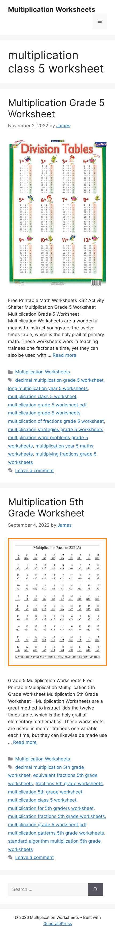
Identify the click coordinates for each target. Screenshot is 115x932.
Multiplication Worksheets (51, 9)
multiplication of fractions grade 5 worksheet (56, 421)
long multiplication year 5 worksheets (48, 388)
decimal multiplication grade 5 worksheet (59, 380)
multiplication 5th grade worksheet (45, 792)
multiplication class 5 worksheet (42, 396)
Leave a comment (34, 470)
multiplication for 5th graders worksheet (51, 808)
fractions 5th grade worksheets (69, 783)
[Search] (95, 889)
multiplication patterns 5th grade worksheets (56, 833)
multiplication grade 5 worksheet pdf (47, 404)
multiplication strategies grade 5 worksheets (55, 429)
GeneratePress (57, 923)
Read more (64, 355)
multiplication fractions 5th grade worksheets (56, 816)
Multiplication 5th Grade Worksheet (46, 507)
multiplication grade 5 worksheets (44, 413)
